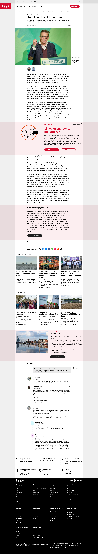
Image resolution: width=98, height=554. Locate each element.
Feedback (35, 531)
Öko (17, 490)
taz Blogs (69, 512)
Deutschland (28, 11)
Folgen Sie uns (69, 480)
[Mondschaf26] (29, 379)
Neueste (65, 363)
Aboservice (36, 533)
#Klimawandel (47, 242)
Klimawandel (36, 11)
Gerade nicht (76, 124)
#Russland (41, 242)
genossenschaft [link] (71, 1)
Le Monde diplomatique (73, 516)
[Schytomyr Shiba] (29, 387)
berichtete (40, 86)
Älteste (69, 363)
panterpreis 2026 (71, 499)
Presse (51, 497)
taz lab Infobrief (37, 518)
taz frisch (35, 514)
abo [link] (66, 1)
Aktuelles (52, 488)
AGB (69, 545)
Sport (17, 497)
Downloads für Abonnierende (40, 537)
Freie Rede (18, 520)
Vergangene (53, 518)
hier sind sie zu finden (43, 371)
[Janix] (29, 408)
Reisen (17, 531)
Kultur (17, 494)
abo (68, 488)
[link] (23, 6)
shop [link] (29, 1)
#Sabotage (35, 242)
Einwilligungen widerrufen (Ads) (58, 547)
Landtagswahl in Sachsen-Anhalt (39, 489)
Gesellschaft (19, 492)
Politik (23, 11)
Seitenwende (74, 545)
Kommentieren (36, 246)
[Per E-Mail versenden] (40, 249)
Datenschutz (58, 545)
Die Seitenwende (54, 492)
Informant (52, 545)
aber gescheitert (40, 168)
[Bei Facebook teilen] (49, 249)
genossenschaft (71, 490)
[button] (81, 6)
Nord (17, 501)
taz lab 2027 (53, 520)
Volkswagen (36, 492)
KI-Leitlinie (78, 543)
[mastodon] (75, 481)
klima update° (19, 516)
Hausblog (52, 490)
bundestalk (19, 512)
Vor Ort (52, 514)
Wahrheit (18, 503)
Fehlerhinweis (44, 246)
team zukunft (36, 512)
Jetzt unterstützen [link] (34, 235)
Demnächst (53, 512)
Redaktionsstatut (60, 543)
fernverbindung (20, 514)
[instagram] (81, 481)
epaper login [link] (78, 1)
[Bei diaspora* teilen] (55, 249)
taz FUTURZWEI (71, 514)
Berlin (17, 499)
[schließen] (80, 124)
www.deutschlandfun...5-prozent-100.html (43, 382)
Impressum (65, 545)
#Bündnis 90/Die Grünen (56, 242)
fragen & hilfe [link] (33, 1)
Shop (17, 535)
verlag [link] (17, 1)
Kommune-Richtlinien (70, 543)
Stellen (51, 494)
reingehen (18, 522)
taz (20, 480)
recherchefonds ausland (73, 494)
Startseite (18, 11)
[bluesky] (78, 481)
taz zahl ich (69, 492)
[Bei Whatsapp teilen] (52, 249)
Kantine (18, 533)
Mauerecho (19, 518)
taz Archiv (69, 518)
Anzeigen (18, 537)
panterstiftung (70, 497)
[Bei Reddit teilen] (58, 249)
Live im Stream (53, 516)
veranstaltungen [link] (23, 1)
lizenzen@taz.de (25, 545)
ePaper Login (36, 535)
